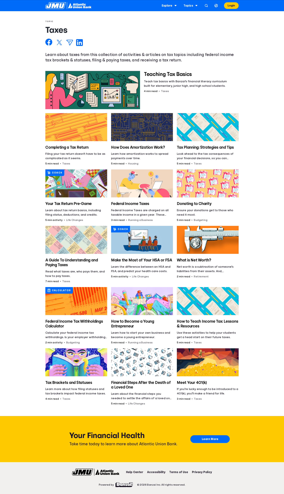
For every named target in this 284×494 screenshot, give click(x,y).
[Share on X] (59, 42)
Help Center (134, 472)
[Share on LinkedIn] (79, 42)
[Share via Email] (69, 42)
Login (231, 5)
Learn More (210, 439)
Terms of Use (178, 472)
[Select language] (216, 6)
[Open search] (206, 6)
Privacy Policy (202, 472)
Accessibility (156, 472)
